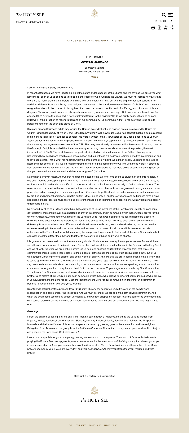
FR (92, 40)
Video (94, 76)
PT (120, 40)
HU (104, 40)
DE (74, 40)
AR (68, 40)
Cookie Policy (95, 425)
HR (98, 40)
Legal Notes (80, 425)
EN (80, 40)
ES (86, 40)
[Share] (172, 28)
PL (115, 40)
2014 (46, 22)
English (162, 22)
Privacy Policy (110, 425)
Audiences (35, 22)
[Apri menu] (170, 14)
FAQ (70, 425)
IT (110, 40)
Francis (21, 22)
